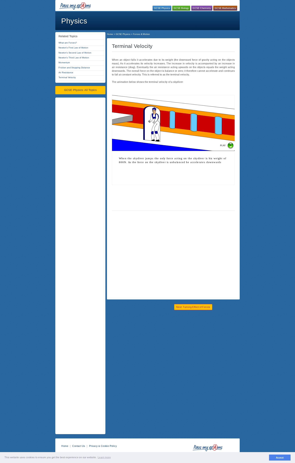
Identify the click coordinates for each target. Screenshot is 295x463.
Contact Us (78, 446)
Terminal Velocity (67, 77)
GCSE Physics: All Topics (80, 90)
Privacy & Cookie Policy (103, 446)
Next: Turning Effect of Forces (193, 307)
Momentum (64, 62)
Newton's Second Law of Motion (75, 52)
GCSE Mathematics (225, 8)
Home (110, 34)
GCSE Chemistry (202, 8)
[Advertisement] (182, 20)
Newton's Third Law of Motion (74, 57)
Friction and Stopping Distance (74, 67)
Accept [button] (280, 457)
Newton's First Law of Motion (73, 47)
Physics (74, 21)
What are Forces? (68, 42)
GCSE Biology (181, 8)
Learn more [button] (104, 457)
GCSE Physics (162, 8)
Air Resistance (66, 72)
